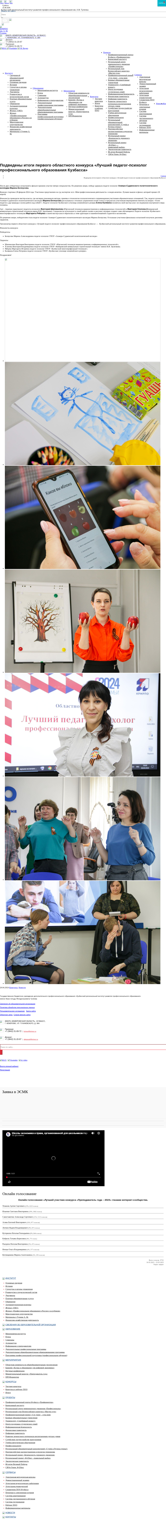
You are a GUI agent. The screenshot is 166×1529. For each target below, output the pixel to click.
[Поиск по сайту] (2, 17)
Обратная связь (6, 1015)
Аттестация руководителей (16, 1486)
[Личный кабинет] (3, 25)
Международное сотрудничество (19, 1314)
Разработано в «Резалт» (8, 1083)
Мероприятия (69, 91)
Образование (38, 88)
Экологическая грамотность (17, 1461)
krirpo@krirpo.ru (30, 1031)
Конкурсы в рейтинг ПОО (16, 1389)
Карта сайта (31, 1011)
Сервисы (138, 75)
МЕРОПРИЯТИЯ (13, 1360)
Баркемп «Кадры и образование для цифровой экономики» (30, 1368)
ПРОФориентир (75, 116)
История (9, 1286)
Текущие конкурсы (13, 1386)
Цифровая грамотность (15, 1433)
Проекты (107, 52)
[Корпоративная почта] (10, 20)
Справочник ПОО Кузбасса (16, 1490)
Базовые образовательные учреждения (21, 1418)
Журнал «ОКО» (12, 1308)
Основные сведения (13, 1283)
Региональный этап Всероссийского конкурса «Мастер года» (30, 1412)
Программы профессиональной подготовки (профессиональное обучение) (36, 1355)
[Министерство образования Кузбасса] (11, 3)
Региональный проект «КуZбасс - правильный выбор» (28, 1458)
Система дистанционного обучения (20, 1499)
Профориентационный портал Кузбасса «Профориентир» (29, 1402)
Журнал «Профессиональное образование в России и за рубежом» (32, 1311)
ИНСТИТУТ (10, 1278)
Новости (159, 104)
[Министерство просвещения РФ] (6, 3)
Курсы (8, 1337)
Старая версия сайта (22, 1015)
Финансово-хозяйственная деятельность (22, 1320)
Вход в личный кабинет (9, 1066)
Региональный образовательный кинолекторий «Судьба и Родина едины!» (36, 1449)
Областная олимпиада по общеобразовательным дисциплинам (31, 1365)
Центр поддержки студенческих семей (21, 1424)
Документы (10, 1295)
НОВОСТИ (10, 1513)
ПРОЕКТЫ (10, 1398)
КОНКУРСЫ (10, 1382)
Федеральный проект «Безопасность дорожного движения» (30, 1455)
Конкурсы (94, 97)
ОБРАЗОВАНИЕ (12, 1329)
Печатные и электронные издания (19, 1493)
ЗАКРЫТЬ (161, 3)
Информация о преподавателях (18, 1346)
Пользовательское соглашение (12, 1011)
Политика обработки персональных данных (17, 1007)
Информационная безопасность (18, 1427)
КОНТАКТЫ (10, 1517)
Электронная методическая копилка (20, 1477)
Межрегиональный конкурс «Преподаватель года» (78, 111)
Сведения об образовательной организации (17, 1004)
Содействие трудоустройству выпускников (23, 1440)
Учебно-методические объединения (20, 1443)
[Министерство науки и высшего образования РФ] (2, 3)
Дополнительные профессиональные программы (25, 1349)
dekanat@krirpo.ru (31, 1039)
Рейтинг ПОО (11, 1505)
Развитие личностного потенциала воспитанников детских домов (32, 1436)
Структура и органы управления (19, 1289)
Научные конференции (15, 1371)
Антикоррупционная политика (18, 1305)
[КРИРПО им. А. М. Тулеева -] (4, 33)
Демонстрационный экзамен (17, 1480)
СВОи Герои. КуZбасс (14, 1467)
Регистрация (5, 1070)
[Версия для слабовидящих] (5, 20)
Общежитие (10, 1302)
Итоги (8, 1393)
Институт (9, 73)
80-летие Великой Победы (16, 1464)
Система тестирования (14, 1502)
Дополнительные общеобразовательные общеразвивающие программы (35, 1352)
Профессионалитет (13, 1446)
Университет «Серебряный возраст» (20, 1421)
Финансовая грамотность (15, 1430)
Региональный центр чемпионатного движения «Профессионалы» (33, 1409)
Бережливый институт (14, 1405)
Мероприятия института (15, 1334)
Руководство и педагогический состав (21, 1292)
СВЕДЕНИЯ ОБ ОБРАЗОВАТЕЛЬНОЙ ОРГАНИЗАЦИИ (30, 1325)
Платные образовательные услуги (19, 1298)
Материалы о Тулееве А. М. (16, 1317)
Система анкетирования (15, 1496)
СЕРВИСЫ (10, 1472)
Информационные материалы (17, 1508)
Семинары (9, 1340)
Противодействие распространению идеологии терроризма (30, 1452)
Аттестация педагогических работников (22, 1483)
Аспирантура (11, 1343)
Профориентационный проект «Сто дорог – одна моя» (28, 1415)
